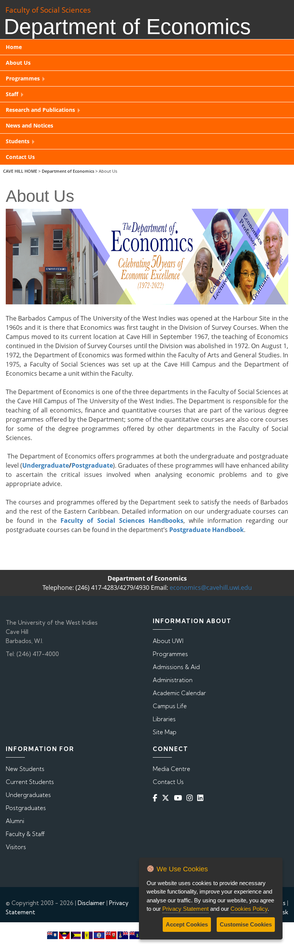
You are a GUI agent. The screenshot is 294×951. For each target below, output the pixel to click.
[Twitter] (167, 798)
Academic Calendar (179, 693)
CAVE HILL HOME (20, 171)
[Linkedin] (201, 798)
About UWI (168, 641)
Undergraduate (45, 465)
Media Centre (171, 769)
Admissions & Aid (176, 667)
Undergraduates (28, 795)
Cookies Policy (249, 908)
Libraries (164, 719)
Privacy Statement (185, 908)
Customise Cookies (246, 924)
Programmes (170, 654)
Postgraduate (92, 465)
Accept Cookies (187, 924)
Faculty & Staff (25, 834)
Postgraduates (26, 808)
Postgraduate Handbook (206, 529)
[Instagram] (191, 798)
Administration (173, 680)
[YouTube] (179, 798)
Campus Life (170, 706)
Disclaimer (91, 903)
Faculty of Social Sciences (48, 10)
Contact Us (168, 782)
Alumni (15, 821)
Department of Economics (68, 171)
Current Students (30, 782)
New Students (25, 769)
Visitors (16, 847)
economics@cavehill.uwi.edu (211, 587)
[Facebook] (156, 798)
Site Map (164, 732)
